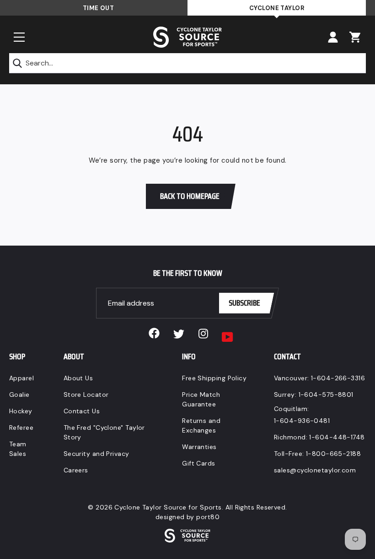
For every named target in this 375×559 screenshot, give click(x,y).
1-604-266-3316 (338, 378)
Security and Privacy (96, 453)
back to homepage (190, 196)
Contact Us (82, 411)
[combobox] (187, 63)
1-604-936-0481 (302, 421)
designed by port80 (187, 517)
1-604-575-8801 (326, 394)
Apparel (21, 378)
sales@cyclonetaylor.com (315, 470)
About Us (78, 378)
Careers (76, 470)
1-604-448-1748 (336, 437)
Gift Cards (198, 463)
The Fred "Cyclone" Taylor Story (104, 432)
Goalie (19, 394)
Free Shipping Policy (214, 378)
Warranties (199, 447)
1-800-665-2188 (333, 453)
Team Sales (18, 449)
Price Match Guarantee (201, 399)
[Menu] (19, 37)
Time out (98, 8)
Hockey (20, 411)
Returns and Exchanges (201, 425)
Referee (21, 427)
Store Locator (86, 394)
